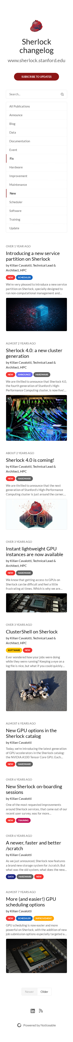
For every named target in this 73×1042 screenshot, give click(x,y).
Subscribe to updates (36, 76)
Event (13, 150)
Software (15, 210)
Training (14, 219)
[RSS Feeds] (41, 1010)
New (13, 193)
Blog (12, 123)
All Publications (19, 106)
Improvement (18, 176)
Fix (12, 158)
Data (12, 132)
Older (44, 991)
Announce (16, 115)
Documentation (19, 141)
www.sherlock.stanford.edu (36, 60)
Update (14, 228)
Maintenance (18, 184)
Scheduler (16, 202)
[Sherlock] (36, 26)
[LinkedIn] (35, 1010)
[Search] (62, 94)
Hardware (16, 167)
